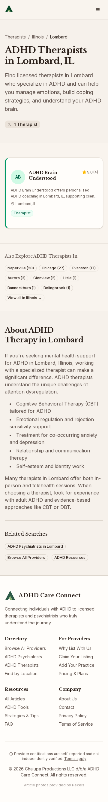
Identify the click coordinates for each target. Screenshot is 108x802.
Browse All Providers (25, 648)
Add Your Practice (76, 665)
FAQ (9, 724)
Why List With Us (75, 648)
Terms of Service (76, 724)
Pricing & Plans (73, 673)
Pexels (78, 785)
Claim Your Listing (76, 656)
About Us (68, 698)
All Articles (15, 698)
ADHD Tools (17, 707)
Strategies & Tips (22, 715)
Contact (66, 707)
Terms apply (75, 758)
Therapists (15, 36)
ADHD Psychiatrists (23, 656)
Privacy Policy (73, 715)
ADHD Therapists (22, 665)
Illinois (38, 36)
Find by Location (21, 673)
